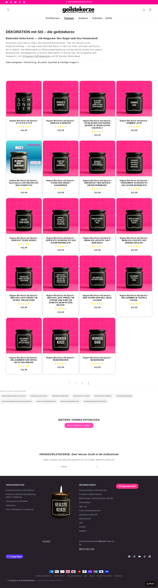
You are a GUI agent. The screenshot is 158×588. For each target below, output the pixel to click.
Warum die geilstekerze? (70, 401)
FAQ (81, 523)
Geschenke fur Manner (103, 396)
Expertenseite (85, 519)
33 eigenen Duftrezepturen (36, 56)
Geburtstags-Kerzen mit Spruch (14, 396)
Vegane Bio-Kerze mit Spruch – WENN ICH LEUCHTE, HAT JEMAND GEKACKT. (134, 240)
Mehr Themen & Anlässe (79, 425)
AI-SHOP (46, 541)
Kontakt (82, 527)
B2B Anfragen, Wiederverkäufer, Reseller (96, 498)
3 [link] (88, 383)
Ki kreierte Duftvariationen (90, 494)
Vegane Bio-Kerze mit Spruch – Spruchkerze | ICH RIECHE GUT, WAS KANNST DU (24, 183)
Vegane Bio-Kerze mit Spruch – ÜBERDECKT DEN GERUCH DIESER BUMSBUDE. (97, 183)
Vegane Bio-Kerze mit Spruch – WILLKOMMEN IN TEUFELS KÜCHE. (134, 297)
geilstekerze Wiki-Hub (88, 514)
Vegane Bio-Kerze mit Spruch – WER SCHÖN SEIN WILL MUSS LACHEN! (97, 297)
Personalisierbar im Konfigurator (93, 490)
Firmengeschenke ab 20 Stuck (95, 401)
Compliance (11, 505)
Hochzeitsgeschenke (124, 396)
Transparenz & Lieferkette (17, 501)
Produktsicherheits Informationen (20, 490)
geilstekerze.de (46, 576)
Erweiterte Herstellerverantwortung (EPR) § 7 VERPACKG (21, 495)
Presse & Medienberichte (89, 510)
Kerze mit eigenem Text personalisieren (17, 401)
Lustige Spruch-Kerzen (38, 396)
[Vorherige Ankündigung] (50, 2)
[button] (8, 9)
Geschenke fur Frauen (81, 396)
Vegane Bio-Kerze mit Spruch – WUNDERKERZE (60, 359)
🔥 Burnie (150, 584)
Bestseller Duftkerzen (60, 396)
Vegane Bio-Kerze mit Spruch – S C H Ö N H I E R (24, 122)
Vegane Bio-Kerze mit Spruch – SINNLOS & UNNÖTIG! (60, 122)
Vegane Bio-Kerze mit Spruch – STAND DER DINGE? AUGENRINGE (60, 183)
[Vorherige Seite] (69, 382)
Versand (92, 576)
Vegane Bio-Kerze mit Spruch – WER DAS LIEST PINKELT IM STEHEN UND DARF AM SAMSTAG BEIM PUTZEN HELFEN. (60, 300)
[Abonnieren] (96, 467)
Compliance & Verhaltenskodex (22, 580)
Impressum (118, 576)
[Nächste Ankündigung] (107, 2)
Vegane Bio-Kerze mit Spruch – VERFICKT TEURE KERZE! (24, 239)
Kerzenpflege (84, 502)
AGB (85, 576)
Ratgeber (83, 531)
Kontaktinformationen (104, 576)
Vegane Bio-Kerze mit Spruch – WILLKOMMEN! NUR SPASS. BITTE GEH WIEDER (24, 360)
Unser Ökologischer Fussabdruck (19, 509)
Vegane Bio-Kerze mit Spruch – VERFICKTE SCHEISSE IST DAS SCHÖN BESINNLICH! (60, 240)
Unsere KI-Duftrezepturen (46, 401)
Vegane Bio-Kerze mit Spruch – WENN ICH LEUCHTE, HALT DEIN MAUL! (97, 240)
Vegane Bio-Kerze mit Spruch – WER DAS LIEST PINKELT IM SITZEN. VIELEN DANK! (24, 297)
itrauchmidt (86, 549)
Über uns (83, 506)
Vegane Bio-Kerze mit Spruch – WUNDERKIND (97, 359)
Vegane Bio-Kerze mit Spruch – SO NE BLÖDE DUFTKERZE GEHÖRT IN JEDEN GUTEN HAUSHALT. (97, 124)
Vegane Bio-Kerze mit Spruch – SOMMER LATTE (134, 122)
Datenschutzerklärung (74, 576)
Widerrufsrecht (59, 576)
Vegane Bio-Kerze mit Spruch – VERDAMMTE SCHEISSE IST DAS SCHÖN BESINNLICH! (134, 183)
